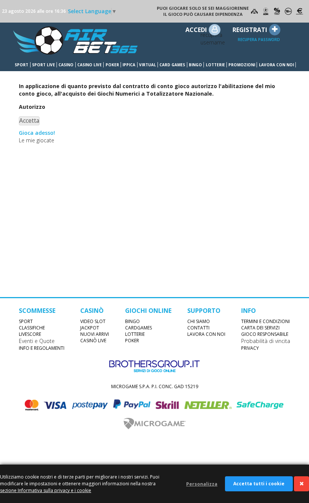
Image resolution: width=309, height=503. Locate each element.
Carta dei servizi (260, 328)
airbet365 (75, 40)
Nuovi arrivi (94, 334)
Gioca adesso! (37, 132)
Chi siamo (198, 321)
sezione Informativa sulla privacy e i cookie (45, 490)
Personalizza (201, 484)
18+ (288, 11)
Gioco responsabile (264, 334)
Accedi (196, 30)
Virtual (147, 64)
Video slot (93, 321)
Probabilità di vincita (277, 11)
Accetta (29, 121)
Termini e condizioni (265, 321)
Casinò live (93, 340)
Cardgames (138, 328)
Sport (21, 64)
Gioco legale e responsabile (254, 11)
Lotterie (215, 64)
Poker (112, 64)
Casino (65, 64)
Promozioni (241, 64)
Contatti (198, 328)
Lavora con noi (276, 64)
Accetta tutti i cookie (259, 483)
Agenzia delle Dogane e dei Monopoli (265, 11)
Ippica (128, 64)
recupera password (259, 39)
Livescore (30, 334)
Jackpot (89, 328)
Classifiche (32, 328)
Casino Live (89, 64)
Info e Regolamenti (41, 348)
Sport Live (43, 64)
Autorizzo (32, 106)
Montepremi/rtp (299, 11)
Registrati (250, 30)
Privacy (250, 348)
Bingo (195, 64)
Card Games (172, 64)
